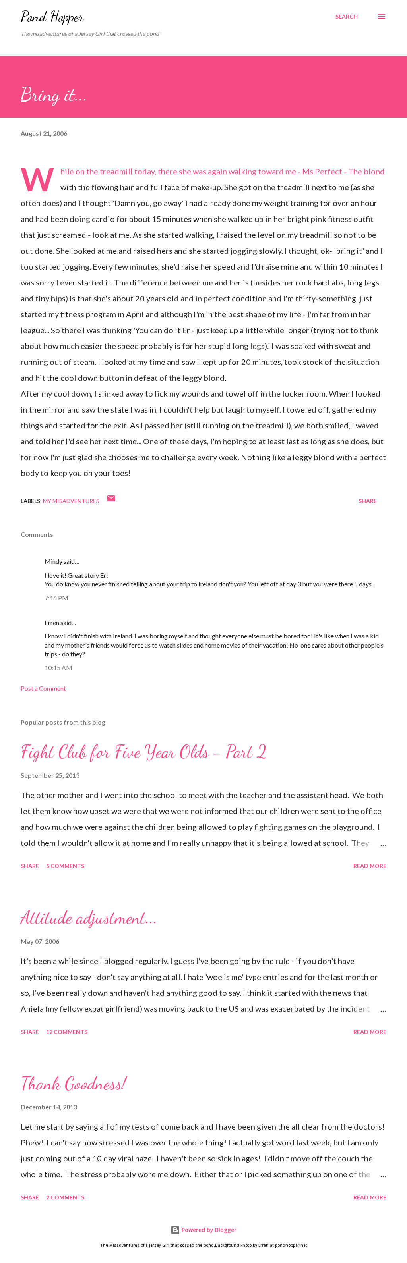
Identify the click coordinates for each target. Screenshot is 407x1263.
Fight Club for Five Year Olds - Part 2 (144, 751)
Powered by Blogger (208, 1230)
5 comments (65, 865)
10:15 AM (58, 667)
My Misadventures (71, 500)
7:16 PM (56, 598)
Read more (369, 865)
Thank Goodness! (73, 1083)
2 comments (65, 1197)
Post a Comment (43, 688)
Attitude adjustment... (89, 917)
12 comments (66, 1031)
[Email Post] (111, 500)
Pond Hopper (52, 16)
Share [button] (368, 500)
